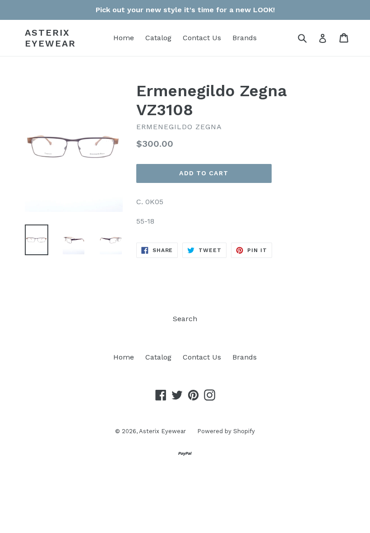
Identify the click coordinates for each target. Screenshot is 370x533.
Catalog (158, 37)
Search (185, 318)
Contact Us (202, 37)
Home (123, 37)
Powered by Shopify (226, 431)
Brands (244, 37)
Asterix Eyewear (50, 38)
